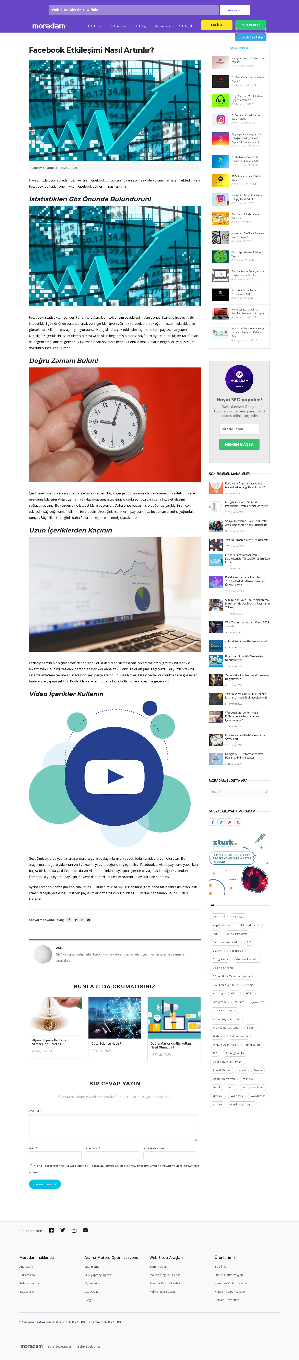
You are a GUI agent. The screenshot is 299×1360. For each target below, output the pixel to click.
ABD (215, 933)
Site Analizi (91, 1291)
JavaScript (259, 1002)
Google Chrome (223, 968)
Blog (87, 1300)
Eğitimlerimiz (93, 1283)
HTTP (249, 993)
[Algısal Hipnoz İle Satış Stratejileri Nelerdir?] (55, 1017)
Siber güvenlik (235, 1053)
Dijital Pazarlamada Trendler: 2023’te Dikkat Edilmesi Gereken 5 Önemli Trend (246, 581)
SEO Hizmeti (94, 26)
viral (232, 1087)
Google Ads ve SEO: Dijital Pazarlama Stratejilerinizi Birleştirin (246, 504)
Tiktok (217, 1087)
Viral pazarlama (253, 1087)
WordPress (258, 1096)
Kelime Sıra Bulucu (162, 1291)
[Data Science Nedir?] (114, 1019)
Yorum (35, 1111)
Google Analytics (247, 959)
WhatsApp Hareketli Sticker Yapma (247, 254)
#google (238, 916)
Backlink (220, 1266)
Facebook (236, 950)
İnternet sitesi (154, 1148)
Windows (237, 1096)
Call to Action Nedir (226, 942)
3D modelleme (250, 925)
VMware (218, 1096)
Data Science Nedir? (106, 1044)
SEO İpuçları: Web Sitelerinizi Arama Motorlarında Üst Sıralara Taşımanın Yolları (247, 603)
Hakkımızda (27, 1275)
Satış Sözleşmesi (59, 1346)
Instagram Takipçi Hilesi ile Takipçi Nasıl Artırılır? (246, 197)
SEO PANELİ (251, 25)
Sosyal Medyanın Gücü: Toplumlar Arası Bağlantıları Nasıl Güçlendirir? (246, 522)
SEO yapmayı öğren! (98, 1275)
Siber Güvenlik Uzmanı (227, 1062)
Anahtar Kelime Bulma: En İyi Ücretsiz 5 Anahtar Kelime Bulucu (247, 332)
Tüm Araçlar (158, 1266)
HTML (234, 993)
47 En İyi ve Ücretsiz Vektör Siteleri (246, 178)
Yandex (217, 1104)
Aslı (59, 948)
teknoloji (249, 1079)
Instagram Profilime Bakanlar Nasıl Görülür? (248, 235)
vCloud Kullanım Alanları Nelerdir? (246, 641)
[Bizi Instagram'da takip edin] (74, 1230)
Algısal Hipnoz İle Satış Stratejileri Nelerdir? (49, 1042)
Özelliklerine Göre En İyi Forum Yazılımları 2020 (245, 159)
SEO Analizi (118, 26)
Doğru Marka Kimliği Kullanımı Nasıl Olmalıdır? (173, 1046)
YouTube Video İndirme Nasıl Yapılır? (248, 79)
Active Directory (237, 933)
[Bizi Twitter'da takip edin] (62, 1230)
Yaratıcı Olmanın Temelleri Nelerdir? (247, 540)
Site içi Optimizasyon (229, 1275)
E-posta (93, 1148)
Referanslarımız (29, 1283)
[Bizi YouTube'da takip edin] (85, 1230)
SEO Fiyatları (187, 26)
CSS (249, 942)
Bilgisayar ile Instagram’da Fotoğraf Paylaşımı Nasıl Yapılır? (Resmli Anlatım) (246, 138)
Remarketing (252, 1044)
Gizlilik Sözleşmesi (89, 1346)
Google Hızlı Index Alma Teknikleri (245, 216)
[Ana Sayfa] (49, 26)
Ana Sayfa (26, 1266)
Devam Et (235, 10)
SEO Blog (140, 26)
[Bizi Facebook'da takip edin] (51, 1230)
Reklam (217, 1036)
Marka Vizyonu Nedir (226, 1019)
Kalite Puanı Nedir (225, 1010)
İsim (33, 1148)
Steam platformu (224, 1079)
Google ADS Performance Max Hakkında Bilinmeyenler (244, 755)
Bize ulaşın (26, 1291)
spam (242, 1070)
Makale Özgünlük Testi (165, 1275)
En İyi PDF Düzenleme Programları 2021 (243, 292)
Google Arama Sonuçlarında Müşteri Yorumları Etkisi (247, 273)
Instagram (219, 1002)
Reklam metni (239, 1036)
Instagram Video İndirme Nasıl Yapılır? (248, 60)
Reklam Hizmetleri (227, 1300)
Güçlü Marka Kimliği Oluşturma (233, 985)
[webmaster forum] (239, 864)
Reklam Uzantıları (224, 1044)
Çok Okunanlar (239, 48)
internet (239, 1002)
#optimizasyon (222, 925)
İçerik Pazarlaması (242, 1104)
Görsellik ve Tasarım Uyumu (231, 976)
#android (219, 916)
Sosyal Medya (222, 1070)
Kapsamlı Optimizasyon (231, 1291)
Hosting (218, 993)
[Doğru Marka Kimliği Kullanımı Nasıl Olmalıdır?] (174, 1019)
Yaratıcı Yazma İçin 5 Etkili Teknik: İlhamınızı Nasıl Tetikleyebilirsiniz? (246, 695)
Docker (217, 950)
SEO (215, 1053)
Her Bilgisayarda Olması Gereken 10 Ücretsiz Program (248, 311)
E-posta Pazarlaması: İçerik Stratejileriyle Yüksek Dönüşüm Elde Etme (247, 558)
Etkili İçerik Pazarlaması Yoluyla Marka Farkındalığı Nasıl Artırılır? (245, 485)
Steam (258, 1070)
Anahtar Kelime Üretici (165, 1283)
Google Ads (220, 959)
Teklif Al (216, 25)
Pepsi (250, 1027)
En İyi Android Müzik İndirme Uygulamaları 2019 (247, 98)
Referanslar (162, 26)
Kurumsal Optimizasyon (231, 1283)
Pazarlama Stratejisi (226, 1027)
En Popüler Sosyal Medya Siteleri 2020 (245, 117)
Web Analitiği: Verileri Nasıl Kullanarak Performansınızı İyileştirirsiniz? (242, 716)
